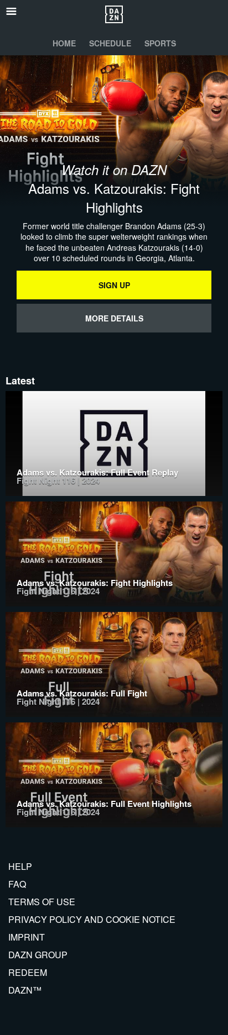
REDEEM (27, 972)
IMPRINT (26, 937)
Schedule (110, 43)
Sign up (114, 285)
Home (64, 43)
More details (114, 318)
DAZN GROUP (38, 954)
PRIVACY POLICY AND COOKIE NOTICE (91, 919)
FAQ (17, 884)
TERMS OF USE (41, 901)
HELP (20, 866)
